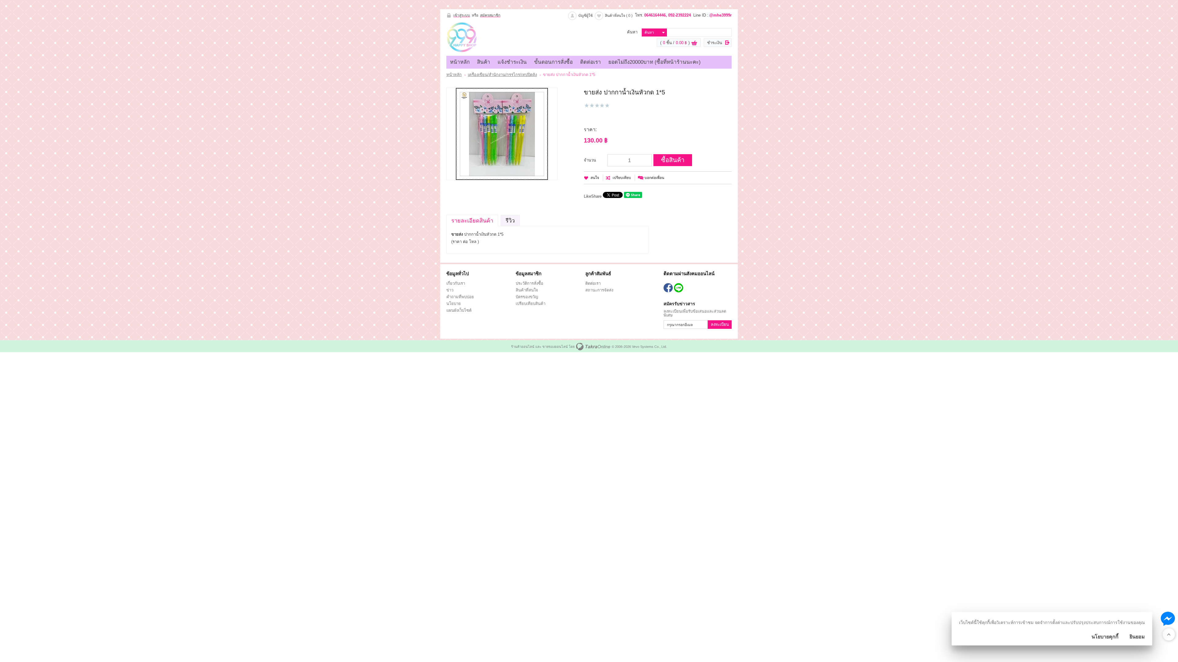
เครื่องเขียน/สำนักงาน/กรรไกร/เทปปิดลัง (502, 74)
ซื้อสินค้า (672, 160)
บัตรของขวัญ (527, 297)
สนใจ (595, 178)
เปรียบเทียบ (622, 178)
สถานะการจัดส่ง (599, 290)
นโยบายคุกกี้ (1104, 636)
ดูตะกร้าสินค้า (694, 43)
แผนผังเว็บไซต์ (459, 310)
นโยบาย (453, 303)
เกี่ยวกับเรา (455, 283)
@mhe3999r (720, 15)
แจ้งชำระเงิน (512, 62)
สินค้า (483, 62)
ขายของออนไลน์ (555, 346)
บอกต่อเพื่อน (654, 178)
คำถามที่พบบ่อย (460, 297)
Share (596, 196)
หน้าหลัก (460, 62)
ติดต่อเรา (590, 62)
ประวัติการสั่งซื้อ (529, 283)
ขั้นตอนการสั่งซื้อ (553, 62)
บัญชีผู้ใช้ (585, 15)
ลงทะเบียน (720, 324)
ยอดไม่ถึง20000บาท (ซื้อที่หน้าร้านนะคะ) (654, 62)
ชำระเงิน (714, 42)
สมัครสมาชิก (490, 15)
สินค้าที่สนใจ (619, 15)
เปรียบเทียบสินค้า (530, 303)
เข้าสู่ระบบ (461, 15)
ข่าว (449, 290)
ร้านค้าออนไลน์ (522, 346)
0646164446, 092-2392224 (667, 15)
